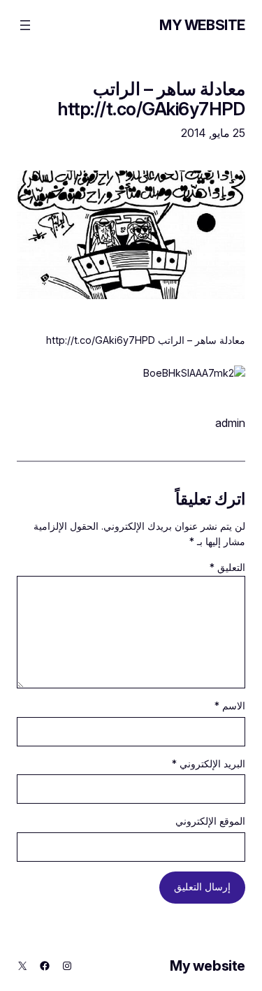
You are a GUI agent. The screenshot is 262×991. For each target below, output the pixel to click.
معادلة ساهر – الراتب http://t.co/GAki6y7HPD (151, 98)
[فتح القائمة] (25, 25)
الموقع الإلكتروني (210, 821)
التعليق (227, 567)
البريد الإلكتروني (208, 763)
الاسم (229, 705)
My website (202, 25)
